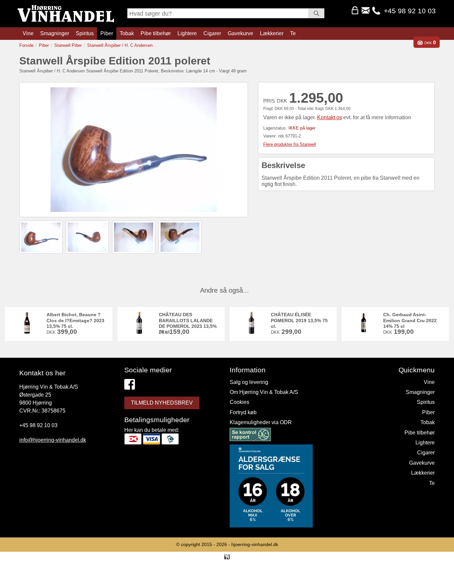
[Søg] (316, 13)
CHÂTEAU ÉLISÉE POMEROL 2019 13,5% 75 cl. (299, 320)
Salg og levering (249, 382)
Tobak (127, 33)
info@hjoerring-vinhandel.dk (52, 440)
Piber (106, 33)
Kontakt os (329, 117)
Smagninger (54, 33)
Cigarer (212, 33)
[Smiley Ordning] (250, 435)
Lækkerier (272, 33)
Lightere (187, 33)
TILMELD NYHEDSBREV (162, 403)
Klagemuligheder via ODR (261, 422)
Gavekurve (240, 33)
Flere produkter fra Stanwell (289, 144)
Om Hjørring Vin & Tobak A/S (264, 392)
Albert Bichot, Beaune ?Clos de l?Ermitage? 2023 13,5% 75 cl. (75, 320)
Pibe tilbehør (156, 33)
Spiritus (85, 33)
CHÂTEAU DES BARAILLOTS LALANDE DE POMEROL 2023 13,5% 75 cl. (188, 323)
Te (293, 33)
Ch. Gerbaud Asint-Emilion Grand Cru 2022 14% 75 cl (410, 320)
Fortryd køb (243, 412)
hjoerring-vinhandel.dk (254, 544)
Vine (28, 33)
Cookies (239, 402)
